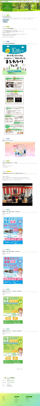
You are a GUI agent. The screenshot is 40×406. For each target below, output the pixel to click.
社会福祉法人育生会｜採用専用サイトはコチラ (20, 156)
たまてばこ (16, 402)
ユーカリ (28, 399)
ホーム (18, 1)
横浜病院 (28, 398)
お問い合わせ (37, 1)
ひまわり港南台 (17, 399)
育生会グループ (29, 1)
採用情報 (33, 1)
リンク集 (3, 400)
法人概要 (24, 1)
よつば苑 (16, 398)
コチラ (5, 214)
